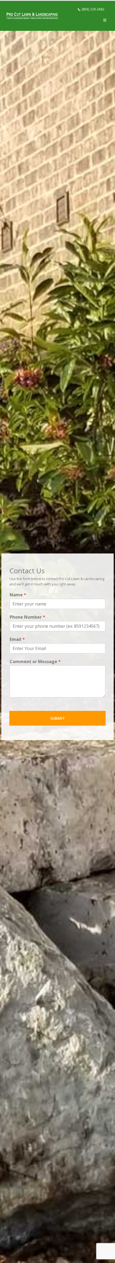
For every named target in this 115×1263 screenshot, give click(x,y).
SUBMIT (57, 718)
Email (17, 639)
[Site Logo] (32, 16)
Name (18, 595)
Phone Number (27, 617)
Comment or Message (35, 661)
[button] (105, 20)
